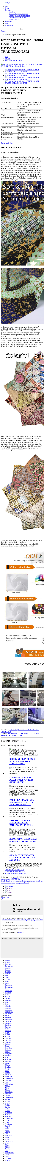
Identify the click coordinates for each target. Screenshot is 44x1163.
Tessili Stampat (24, 881)
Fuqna (7, 8)
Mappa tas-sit (5, 879)
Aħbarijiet (8, 21)
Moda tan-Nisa (14, 19)
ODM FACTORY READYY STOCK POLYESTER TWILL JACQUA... (23, 857)
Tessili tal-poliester (12, 881)
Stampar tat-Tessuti (22, 883)
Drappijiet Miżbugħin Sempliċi (19, 16)
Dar (6, 6)
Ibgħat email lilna (6, 143)
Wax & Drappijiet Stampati (18, 14)
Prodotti (7, 10)
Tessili (3, 881)
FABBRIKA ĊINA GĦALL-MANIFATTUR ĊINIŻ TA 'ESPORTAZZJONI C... (21, 802)
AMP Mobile (15, 879)
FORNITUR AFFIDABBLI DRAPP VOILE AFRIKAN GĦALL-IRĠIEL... (21, 779)
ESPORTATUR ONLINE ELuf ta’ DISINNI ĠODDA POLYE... (23, 840)
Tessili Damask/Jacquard (17, 18)
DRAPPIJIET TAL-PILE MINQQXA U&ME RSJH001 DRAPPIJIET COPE (20, 734)
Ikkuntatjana (9, 25)
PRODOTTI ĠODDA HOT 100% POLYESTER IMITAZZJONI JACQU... (21, 822)
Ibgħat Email (5, 898)
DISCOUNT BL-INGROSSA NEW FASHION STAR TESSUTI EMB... (22, 761)
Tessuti (32, 881)
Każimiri (12, 12)
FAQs (7, 23)
